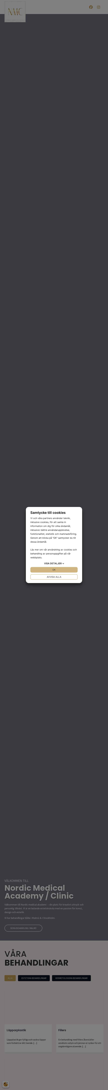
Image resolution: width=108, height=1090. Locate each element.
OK (54, 569)
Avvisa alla (54, 576)
